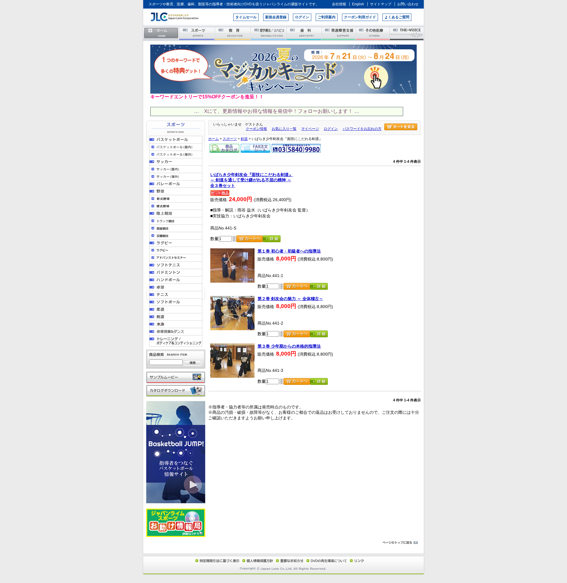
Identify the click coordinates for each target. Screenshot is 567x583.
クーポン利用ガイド (360, 17)
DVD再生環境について (327, 560)
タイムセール (246, 17)
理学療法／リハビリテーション (268, 33)
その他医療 (373, 33)
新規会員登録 (275, 17)
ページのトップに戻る (283, 543)
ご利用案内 (326, 17)
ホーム (161, 33)
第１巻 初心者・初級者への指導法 (289, 251)
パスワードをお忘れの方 (362, 129)
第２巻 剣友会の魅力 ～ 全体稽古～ (290, 298)
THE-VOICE (407, 33)
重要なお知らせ (288, 560)
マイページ (310, 129)
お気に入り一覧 (284, 129)
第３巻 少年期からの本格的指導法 (289, 346)
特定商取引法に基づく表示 (217, 560)
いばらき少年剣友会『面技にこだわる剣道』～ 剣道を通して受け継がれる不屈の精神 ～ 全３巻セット (251, 180)
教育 (233, 33)
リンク (356, 560)
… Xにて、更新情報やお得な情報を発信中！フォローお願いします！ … (276, 111)
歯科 (304, 33)
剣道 (244, 139)
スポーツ (197, 33)
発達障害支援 (339, 33)
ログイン (302, 17)
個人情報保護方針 (257, 560)
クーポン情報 (256, 129)
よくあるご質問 (396, 17)
